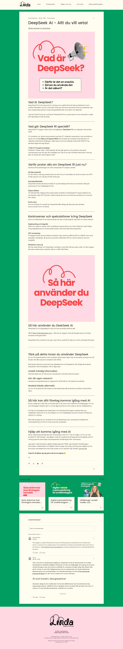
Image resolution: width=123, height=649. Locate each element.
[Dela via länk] (42, 463)
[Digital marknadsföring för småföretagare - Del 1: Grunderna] (62, 489)
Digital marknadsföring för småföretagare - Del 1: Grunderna (61, 501)
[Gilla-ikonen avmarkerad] (34, 553)
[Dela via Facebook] (29, 463)
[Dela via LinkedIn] (38, 463)
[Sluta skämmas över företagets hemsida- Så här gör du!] (32, 489)
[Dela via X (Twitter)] (33, 463)
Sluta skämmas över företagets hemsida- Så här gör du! (31, 501)
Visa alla (101, 479)
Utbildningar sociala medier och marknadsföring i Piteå (90, 501)
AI (29, 457)
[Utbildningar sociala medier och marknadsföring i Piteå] (91, 489)
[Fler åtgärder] (94, 18)
